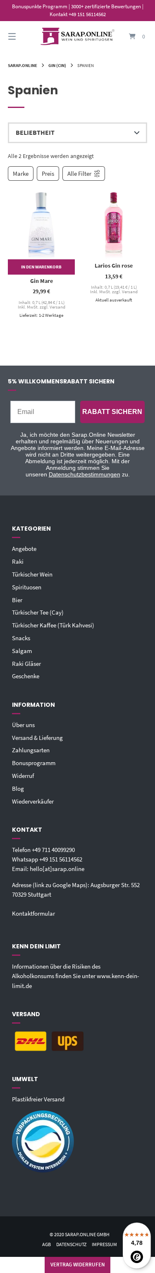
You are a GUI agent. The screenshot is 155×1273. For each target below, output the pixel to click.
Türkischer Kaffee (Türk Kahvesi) (53, 625)
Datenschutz (71, 1244)
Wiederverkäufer (33, 801)
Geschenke (25, 676)
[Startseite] (77, 36)
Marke (21, 173)
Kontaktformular (33, 913)
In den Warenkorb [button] (41, 267)
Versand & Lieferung (37, 738)
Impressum (104, 1244)
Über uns (23, 725)
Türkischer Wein (32, 574)
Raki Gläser (26, 664)
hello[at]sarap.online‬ (57, 869)
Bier (17, 600)
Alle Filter (79, 173)
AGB (46, 1244)
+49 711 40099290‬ (53, 850)
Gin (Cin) (57, 65)
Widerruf (23, 776)
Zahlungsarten (31, 750)
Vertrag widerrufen (77, 1264)
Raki (18, 561)
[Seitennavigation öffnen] (22, 36)
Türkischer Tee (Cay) (38, 612)
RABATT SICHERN (112, 411)
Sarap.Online (22, 65)
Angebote (24, 549)
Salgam (22, 651)
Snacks (21, 638)
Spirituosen (26, 587)
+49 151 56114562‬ (60, 859)
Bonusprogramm (33, 763)
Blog (18, 788)
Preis (48, 173)
